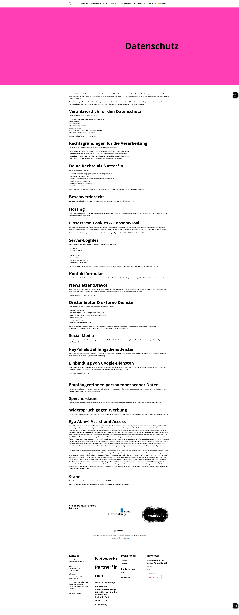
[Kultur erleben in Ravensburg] (155, 525)
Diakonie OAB (102, 597)
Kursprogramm (111, 3)
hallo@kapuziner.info (76, 568)
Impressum (125, 575)
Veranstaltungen (96, 3)
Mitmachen (138, 3)
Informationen (149, 3)
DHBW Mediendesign (105, 589)
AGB (122, 572)
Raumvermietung (126, 3)
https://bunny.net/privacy (154, 446)
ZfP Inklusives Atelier (106, 592)
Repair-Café (101, 594)
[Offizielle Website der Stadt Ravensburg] (119, 516)
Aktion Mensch (121, 538)
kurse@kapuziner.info (76, 561)
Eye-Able (133, 536)
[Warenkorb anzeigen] (169, 4)
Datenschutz (125, 577)
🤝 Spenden (162, 3)
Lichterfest (84, 3)
